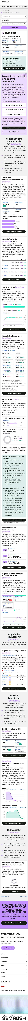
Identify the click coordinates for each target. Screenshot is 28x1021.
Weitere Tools (4, 957)
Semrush (3, 953)
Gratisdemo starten (8, 948)
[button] (19, 12)
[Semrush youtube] (6, 982)
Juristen (3, 972)
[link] (10, 6)
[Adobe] (3, 986)
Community (4, 969)
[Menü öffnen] (26, 2)
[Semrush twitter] (9, 982)
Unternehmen (4, 961)
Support (3, 965)
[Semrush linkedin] (1, 982)
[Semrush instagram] (3, 982)
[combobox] (12, 23)
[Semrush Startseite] (5, 2)
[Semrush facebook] (8, 982)
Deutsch (3, 976)
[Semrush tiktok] (4, 982)
